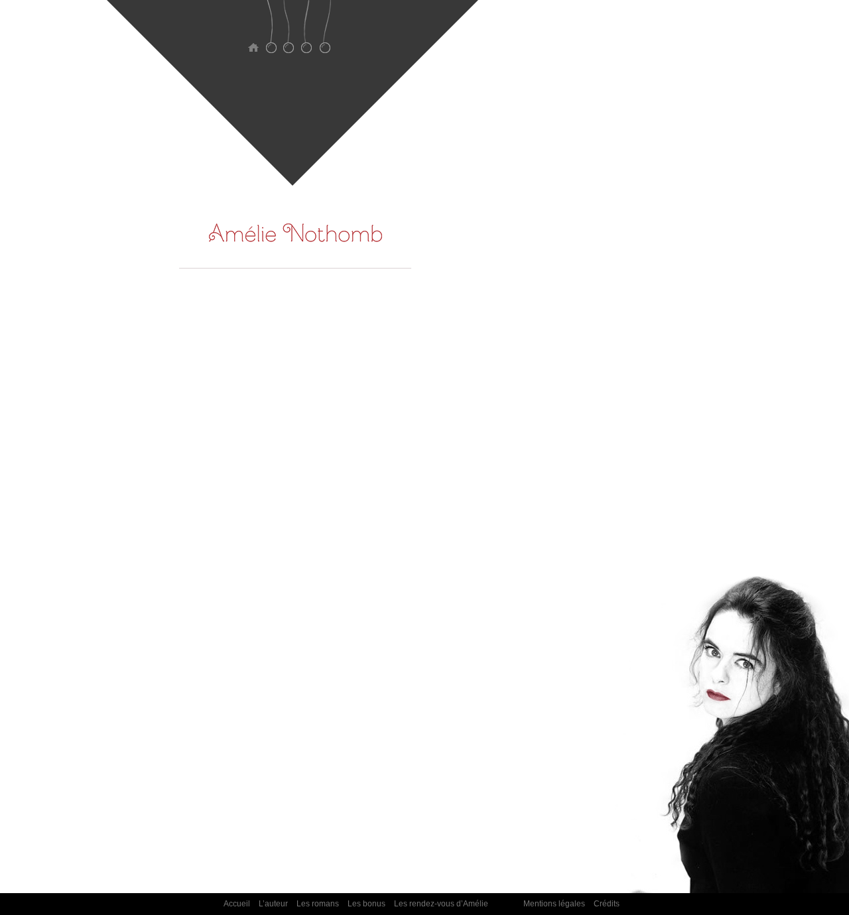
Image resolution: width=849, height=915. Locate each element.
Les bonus (306, 35)
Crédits (607, 903)
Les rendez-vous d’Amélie (324, 35)
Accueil (253, 35)
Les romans (288, 35)
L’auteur (271, 35)
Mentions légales (554, 903)
